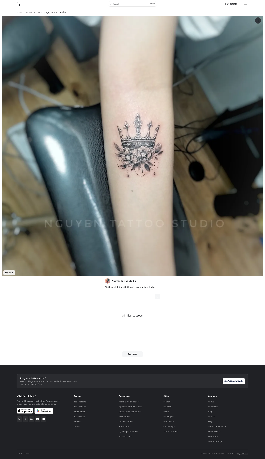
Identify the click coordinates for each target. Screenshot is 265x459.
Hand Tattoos (125, 426)
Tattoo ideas (79, 416)
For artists (231, 3)
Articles (77, 421)
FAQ (210, 421)
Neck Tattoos (124, 416)
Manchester (168, 421)
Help (210, 411)
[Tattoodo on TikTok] (25, 419)
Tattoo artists (80, 401)
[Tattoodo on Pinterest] (31, 419)
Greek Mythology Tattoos (130, 411)
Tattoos (152, 4)
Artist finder (79, 411)
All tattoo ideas (125, 436)
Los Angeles (168, 416)
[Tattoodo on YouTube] (37, 419)
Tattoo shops (80, 406)
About (211, 401)
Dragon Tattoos (126, 421)
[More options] (258, 20)
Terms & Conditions (217, 426)
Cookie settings (215, 441)
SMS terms (213, 436)
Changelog (213, 406)
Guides (77, 426)
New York (167, 406)
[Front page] (19, 4)
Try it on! (9, 272)
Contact (211, 416)
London (166, 401)
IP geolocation (242, 453)
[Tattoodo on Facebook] (43, 419)
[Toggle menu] (245, 4)
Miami (166, 411)
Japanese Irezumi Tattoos (130, 406)
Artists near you (170, 431)
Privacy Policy (214, 431)
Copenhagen (169, 426)
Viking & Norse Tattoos (129, 401)
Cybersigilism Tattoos (128, 431)
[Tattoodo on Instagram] (19, 419)
